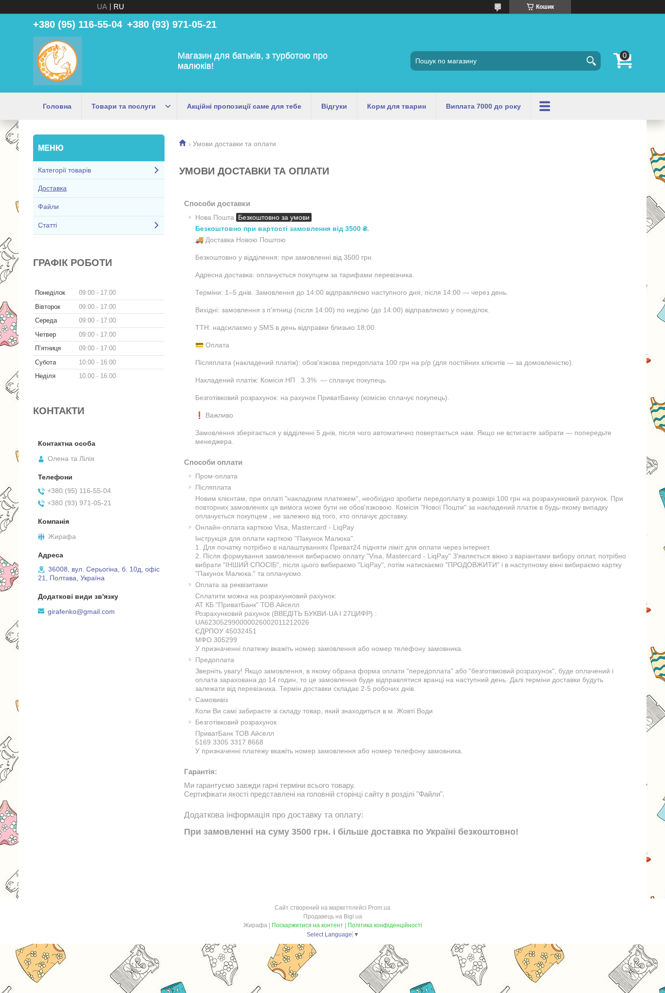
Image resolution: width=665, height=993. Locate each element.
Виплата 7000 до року (483, 106)
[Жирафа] (57, 61)
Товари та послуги (124, 106)
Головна (57, 106)
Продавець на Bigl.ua (332, 916)
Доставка (52, 188)
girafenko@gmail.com (81, 611)
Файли (48, 206)
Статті (47, 225)
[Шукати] (591, 61)
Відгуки (334, 106)
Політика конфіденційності (385, 925)
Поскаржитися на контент (307, 925)
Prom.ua (379, 907)
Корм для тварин (396, 106)
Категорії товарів (64, 170)
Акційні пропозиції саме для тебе (244, 106)
